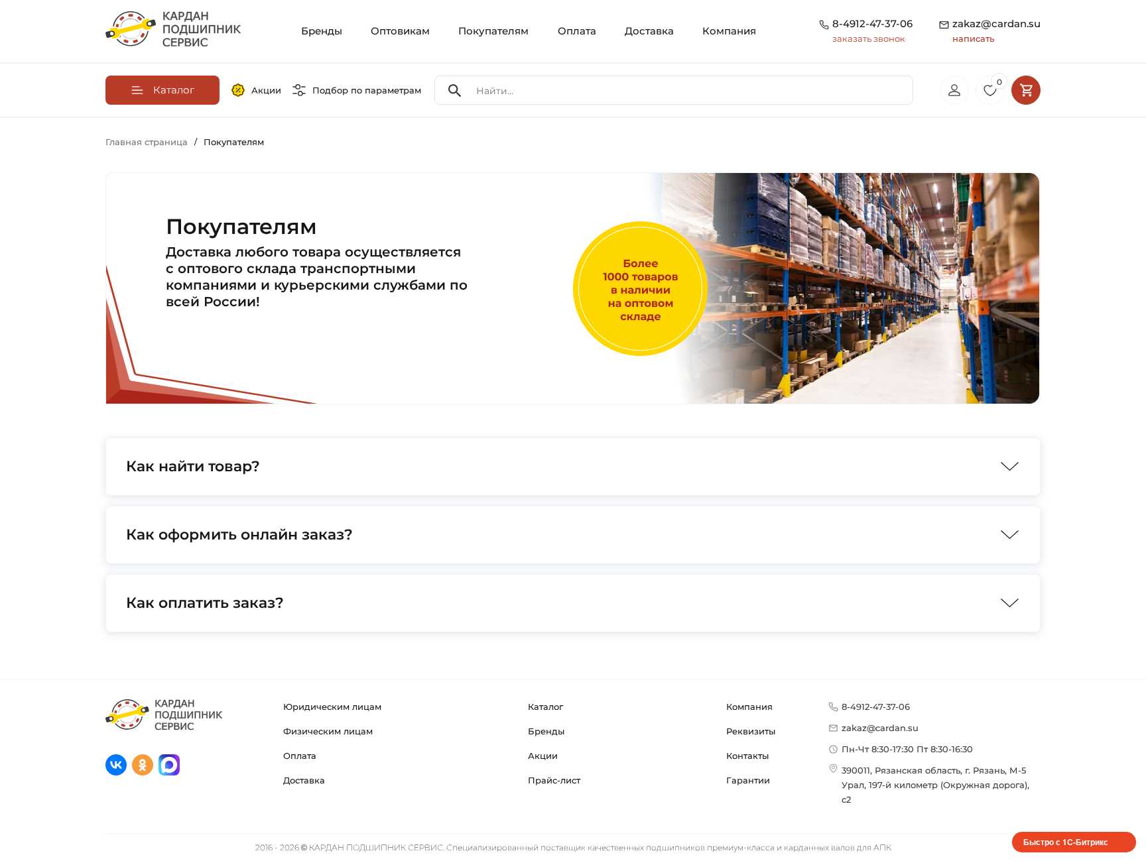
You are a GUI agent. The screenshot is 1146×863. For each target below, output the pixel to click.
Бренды (321, 31)
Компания (729, 31)
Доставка (649, 31)
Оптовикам (400, 31)
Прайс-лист (554, 780)
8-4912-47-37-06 (872, 23)
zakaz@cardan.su (996, 30)
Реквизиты (750, 731)
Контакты (747, 755)
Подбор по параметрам (366, 90)
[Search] (455, 90)
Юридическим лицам (332, 706)
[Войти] (954, 90)
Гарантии (748, 780)
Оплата (577, 31)
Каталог (545, 706)
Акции (266, 90)
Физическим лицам (328, 731)
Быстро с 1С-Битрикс (1065, 842)
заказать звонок (868, 38)
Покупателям (493, 31)
